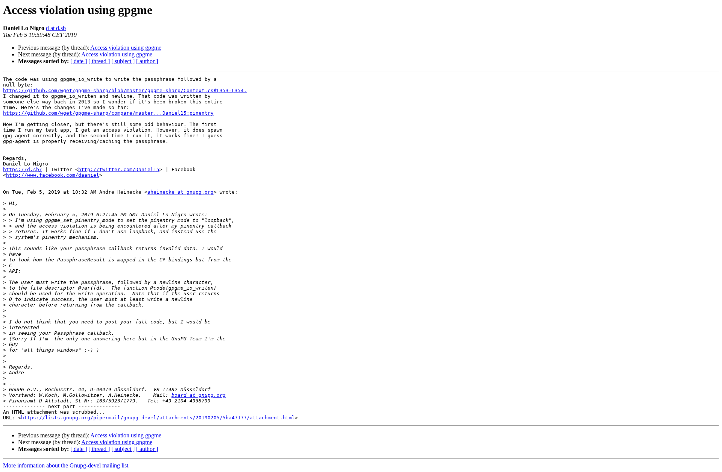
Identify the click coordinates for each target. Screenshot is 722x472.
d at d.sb (56, 28)
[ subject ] (123, 61)
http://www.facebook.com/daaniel (52, 175)
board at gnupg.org (198, 395)
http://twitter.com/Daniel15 (118, 169)
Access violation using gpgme (125, 47)
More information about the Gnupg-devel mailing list (65, 465)
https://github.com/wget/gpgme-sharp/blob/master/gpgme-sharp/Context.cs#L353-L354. (125, 90)
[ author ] (147, 61)
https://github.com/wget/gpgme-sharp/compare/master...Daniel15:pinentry (108, 113)
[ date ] (78, 61)
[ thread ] (99, 61)
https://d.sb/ (22, 169)
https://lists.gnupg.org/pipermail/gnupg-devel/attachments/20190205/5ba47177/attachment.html (158, 417)
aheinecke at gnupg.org (180, 192)
